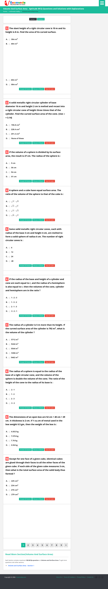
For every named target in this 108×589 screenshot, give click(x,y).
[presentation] (64, 114)
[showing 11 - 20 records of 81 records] (66, 545)
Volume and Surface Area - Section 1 (21, 566)
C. (7, 80)
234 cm (14, 485)
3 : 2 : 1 (14, 311)
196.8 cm (15, 125)
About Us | (59, 577)
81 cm (14, 176)
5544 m (14, 348)
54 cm (13, 172)
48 (12, 261)
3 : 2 (13, 403)
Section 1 (33, 19)
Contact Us (90, 577)
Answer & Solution (25, 89)
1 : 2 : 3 (14, 297)
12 (12, 252)
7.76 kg (14, 440)
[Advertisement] (38, 62)
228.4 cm (15, 129)
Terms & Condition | (70, 577)
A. (7, 39)
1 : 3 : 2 (14, 302)
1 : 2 (13, 394)
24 (12, 256)
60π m (14, 80)
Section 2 (41, 19)
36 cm (13, 167)
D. (7, 84)
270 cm (14, 490)
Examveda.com (21, 577)
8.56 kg (14, 445)
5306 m (14, 353)
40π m (14, 44)
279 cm (14, 494)
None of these (17, 138)
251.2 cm (15, 134)
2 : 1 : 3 (14, 306)
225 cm (14, 481)
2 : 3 (13, 399)
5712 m (14, 339)
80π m (14, 84)
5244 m (14, 344)
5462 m (14, 357)
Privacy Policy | (81, 577)
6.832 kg (15, 431)
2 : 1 (13, 390)
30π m (14, 39)
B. (7, 44)
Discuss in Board (38, 89)
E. (6, 357)
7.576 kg (14, 436)
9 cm (13, 163)
